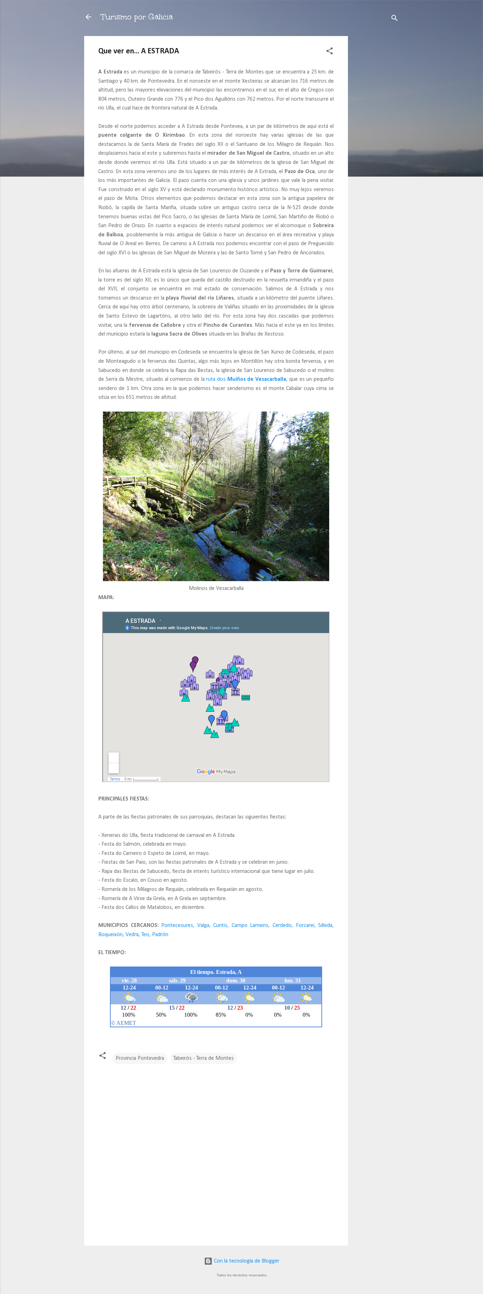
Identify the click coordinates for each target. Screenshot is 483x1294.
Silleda (325, 925)
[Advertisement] (376, 142)
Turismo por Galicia (137, 17)
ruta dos (246, 379)
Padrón (160, 935)
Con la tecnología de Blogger (246, 1261)
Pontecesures (177, 925)
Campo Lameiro (250, 925)
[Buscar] (394, 19)
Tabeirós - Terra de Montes (203, 1058)
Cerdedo (282, 925)
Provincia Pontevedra (140, 1058)
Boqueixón (110, 935)
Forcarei (305, 925)
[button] (329, 52)
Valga (203, 925)
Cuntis (220, 925)
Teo (145, 935)
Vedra (132, 935)
